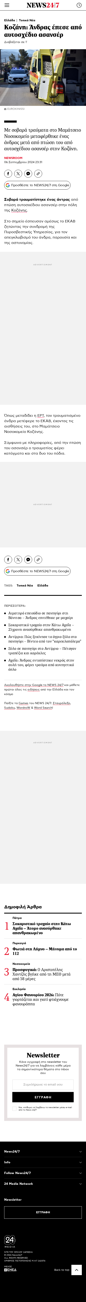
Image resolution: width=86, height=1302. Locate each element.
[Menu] (7, 5)
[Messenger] (28, 174)
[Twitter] (18, 174)
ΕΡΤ (40, 416)
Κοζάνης (19, 210)
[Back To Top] (76, 1270)
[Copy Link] (38, 174)
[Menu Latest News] (79, 5)
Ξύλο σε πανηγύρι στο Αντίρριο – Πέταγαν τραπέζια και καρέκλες (42, 651)
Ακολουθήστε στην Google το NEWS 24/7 (33, 685)
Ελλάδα (10, 20)
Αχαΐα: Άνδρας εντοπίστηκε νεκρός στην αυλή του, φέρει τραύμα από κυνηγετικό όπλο (41, 665)
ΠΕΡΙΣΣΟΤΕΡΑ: (15, 605)
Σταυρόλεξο (61, 703)
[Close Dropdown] (80, 1151)
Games (23, 703)
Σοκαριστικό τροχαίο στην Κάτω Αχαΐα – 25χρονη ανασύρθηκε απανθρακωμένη (41, 627)
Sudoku (9, 707)
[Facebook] (8, 174)
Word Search (43, 707)
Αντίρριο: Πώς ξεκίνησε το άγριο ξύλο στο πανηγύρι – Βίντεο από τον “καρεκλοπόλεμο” (44, 639)
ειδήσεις (34, 689)
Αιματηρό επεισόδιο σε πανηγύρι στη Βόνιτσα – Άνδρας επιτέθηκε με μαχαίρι (40, 615)
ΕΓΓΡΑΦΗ (43, 1212)
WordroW (23, 707)
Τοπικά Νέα (27, 20)
